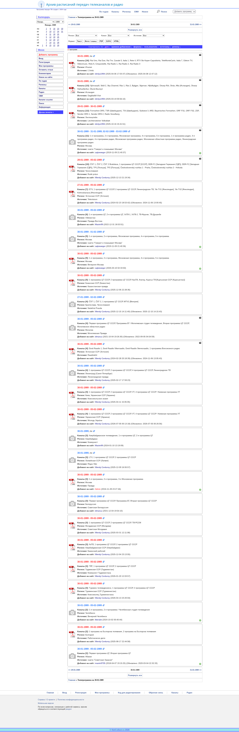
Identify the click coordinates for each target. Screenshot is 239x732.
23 (58, 29)
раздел (69, 709)
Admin (98, 489)
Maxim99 (99, 224)
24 (58, 32)
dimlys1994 (100, 74)
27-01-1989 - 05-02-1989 (89, 185)
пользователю (150, 47)
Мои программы (46, 66)
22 (54, 45)
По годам (103, 12)
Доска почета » (46, 112)
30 (62, 29)
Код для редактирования (129, 693)
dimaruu (98, 336)
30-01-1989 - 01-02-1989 (89, 232)
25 (58, 34)
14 (50, 43)
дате (107, 47)
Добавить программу (183, 11)
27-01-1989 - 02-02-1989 (89, 297)
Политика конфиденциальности (71, 700)
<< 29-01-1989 (74, 24)
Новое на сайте (45, 77)
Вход (64, 693)
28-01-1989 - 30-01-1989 (89, 106)
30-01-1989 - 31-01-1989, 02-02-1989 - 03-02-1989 (102, 131)
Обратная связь (156, 693)
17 (54, 32)
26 (58, 37)
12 (50, 37)
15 (50, 45)
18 (54, 34)
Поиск (164, 12)
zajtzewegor (100, 152)
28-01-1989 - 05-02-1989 (89, 160)
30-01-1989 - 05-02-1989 (89, 210)
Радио (41, 92)
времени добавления (121, 47)
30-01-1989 (83, 56)
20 (54, 40)
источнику (164, 47)
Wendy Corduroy (102, 177)
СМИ (136, 12)
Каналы (115, 12)
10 (50, 32)
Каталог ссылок (46, 100)
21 (54, 43)
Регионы (126, 12)
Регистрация (80, 693)
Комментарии (45, 73)
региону (175, 47)
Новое (145, 12)
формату (137, 47)
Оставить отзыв (46, 70)
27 (58, 40)
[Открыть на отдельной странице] (94, 56)
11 (50, 34)
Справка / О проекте (46, 700)
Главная (72, 17)
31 (62, 32)
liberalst (98, 620)
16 (54, 29)
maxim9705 (100, 663)
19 (54, 37)
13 (50, 40)
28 (58, 43)
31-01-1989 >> (196, 24)
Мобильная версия (46, 703)
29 (58, 45)
